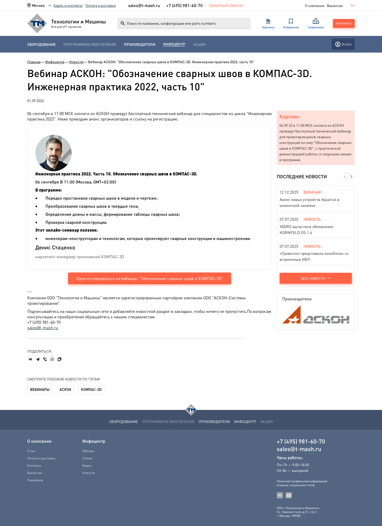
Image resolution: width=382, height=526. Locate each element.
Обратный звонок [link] (226, 5)
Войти (347, 44)
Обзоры (88, 451)
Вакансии (335, 5)
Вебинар (312, 192)
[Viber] (45, 359)
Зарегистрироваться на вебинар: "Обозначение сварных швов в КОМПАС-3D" (149, 278)
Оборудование (41, 44)
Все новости (313, 278)
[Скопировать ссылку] (59, 359)
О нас (31, 451)
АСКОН (65, 389)
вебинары (40, 389)
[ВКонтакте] (30, 359)
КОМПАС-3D (91, 389)
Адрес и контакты (68, 5)
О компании (314, 5)
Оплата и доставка (100, 5)
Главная (34, 62)
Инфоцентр (174, 44)
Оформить (344, 23)
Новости (76, 62)
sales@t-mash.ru (42, 327)
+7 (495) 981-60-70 (184, 5)
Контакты (34, 465)
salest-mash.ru (144, 5)
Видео (87, 465)
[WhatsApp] (52, 359)
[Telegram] (38, 359)
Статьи (87, 458)
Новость (312, 219)
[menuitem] (41, 44)
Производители (139, 44)
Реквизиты (35, 480)
